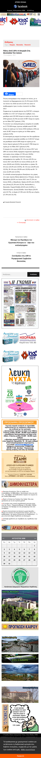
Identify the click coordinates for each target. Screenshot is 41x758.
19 (19, 556)
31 (9, 563)
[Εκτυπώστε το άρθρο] (25, 220)
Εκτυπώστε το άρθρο (33, 220)
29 (34, 560)
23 (4, 560)
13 (24, 553)
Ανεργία (12, 45)
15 (34, 553)
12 (19, 553)
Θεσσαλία (19, 45)
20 (24, 556)
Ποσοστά (27, 45)
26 (19, 560)
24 (9, 560)
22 (34, 556)
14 (29, 553)
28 (29, 560)
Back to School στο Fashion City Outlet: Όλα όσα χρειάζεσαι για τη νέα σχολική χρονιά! (17, 500)
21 (29, 556)
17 (9, 556)
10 (9, 553)
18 (14, 556)
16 (4, 556)
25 (14, 560)
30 (4, 563)
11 (14, 553)
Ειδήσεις (9, 42)
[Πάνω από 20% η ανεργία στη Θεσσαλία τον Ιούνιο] (21, 73)
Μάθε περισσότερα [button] (28, 750)
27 (24, 560)
